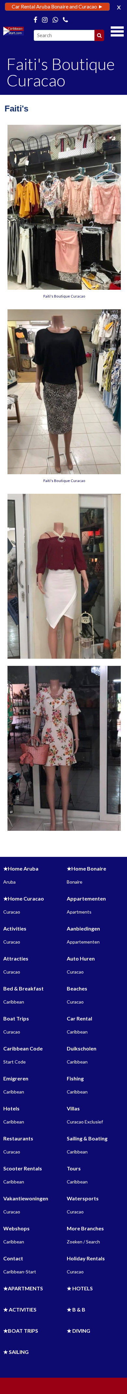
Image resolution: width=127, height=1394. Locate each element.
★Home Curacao (23, 898)
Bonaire (74, 882)
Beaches (77, 988)
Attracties (15, 958)
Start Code (14, 1061)
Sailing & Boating (87, 1138)
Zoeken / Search (83, 1241)
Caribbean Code (23, 1048)
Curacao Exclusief (85, 1121)
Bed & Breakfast (23, 988)
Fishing (75, 1078)
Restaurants (18, 1138)
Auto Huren (81, 958)
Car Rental (79, 1018)
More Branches (85, 1228)
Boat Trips (16, 1018)
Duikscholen (81, 1048)
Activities (14, 928)
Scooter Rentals (22, 1168)
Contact (13, 1258)
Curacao (11, 912)
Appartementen (86, 898)
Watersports (83, 1198)
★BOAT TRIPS (20, 1331)
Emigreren (15, 1078)
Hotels (11, 1108)
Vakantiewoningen (25, 1198)
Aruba (9, 882)
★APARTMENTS (23, 1288)
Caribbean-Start (19, 1271)
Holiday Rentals (86, 1258)
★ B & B (76, 1309)
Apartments (79, 912)
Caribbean (13, 1002)
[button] (117, 31)
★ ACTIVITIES (19, 1309)
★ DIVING (78, 1331)
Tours (74, 1168)
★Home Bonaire (86, 868)
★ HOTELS (80, 1288)
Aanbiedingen (83, 928)
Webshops (16, 1228)
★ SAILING (16, 1352)
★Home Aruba (20, 868)
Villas (73, 1108)
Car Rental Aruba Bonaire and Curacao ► (57, 6)
